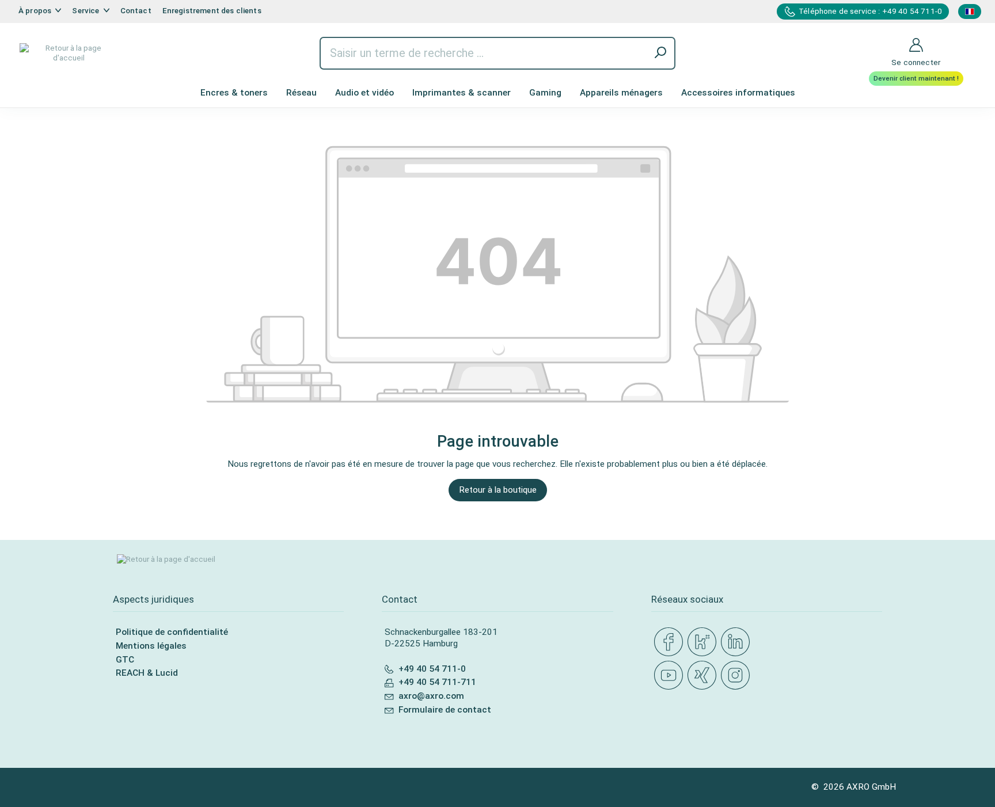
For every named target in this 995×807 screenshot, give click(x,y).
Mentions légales (151, 646)
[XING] (704, 675)
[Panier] (966, 37)
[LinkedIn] (737, 642)
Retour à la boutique (498, 490)
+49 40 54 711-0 (432, 669)
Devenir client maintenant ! (916, 78)
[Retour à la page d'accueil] (68, 53)
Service (86, 10)
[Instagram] (737, 675)
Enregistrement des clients (211, 10)
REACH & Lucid (147, 673)
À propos (35, 10)
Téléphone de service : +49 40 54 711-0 (870, 11)
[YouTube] (671, 675)
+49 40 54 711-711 (437, 682)
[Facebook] (671, 642)
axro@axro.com (431, 696)
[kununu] (704, 642)
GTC (125, 659)
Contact (135, 10)
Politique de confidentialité (172, 632)
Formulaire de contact (444, 710)
